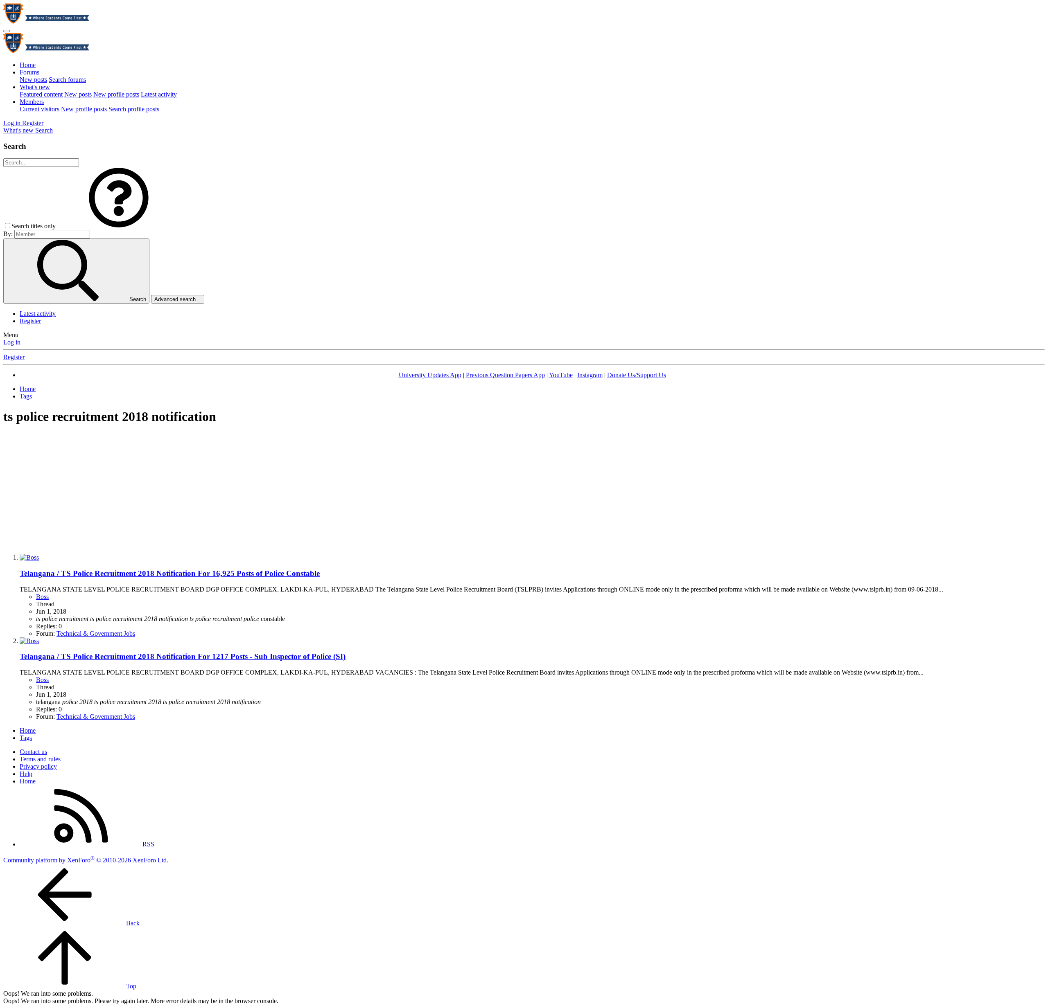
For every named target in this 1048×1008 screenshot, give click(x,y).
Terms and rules (40, 759)
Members (32, 101)
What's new (35, 86)
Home (28, 64)
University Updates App (430, 374)
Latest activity (159, 94)
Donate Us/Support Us (636, 374)
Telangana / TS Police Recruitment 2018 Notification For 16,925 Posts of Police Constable (170, 573)
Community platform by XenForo (85, 860)
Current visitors (39, 109)
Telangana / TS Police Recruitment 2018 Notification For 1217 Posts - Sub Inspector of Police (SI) (183, 656)
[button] (118, 226)
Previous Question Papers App (505, 374)
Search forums (67, 79)
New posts (33, 79)
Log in (11, 342)
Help (26, 773)
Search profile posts (133, 109)
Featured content (41, 94)
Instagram (590, 374)
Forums (29, 72)
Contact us (33, 751)
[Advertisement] (524, 490)
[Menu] (6, 31)
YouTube (561, 374)
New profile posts (116, 94)
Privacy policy (38, 766)
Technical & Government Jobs (95, 633)
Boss (42, 596)
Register (30, 320)
